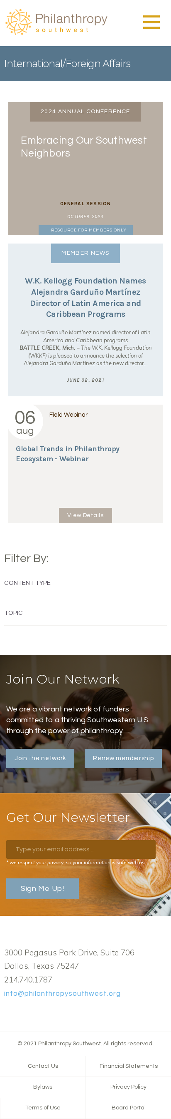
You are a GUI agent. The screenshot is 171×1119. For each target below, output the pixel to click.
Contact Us (43, 1066)
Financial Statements (129, 1066)
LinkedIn (35, 1013)
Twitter (22, 1013)
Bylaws (42, 1087)
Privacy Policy (128, 1087)
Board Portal (129, 1108)
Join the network (40, 758)
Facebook (8, 1013)
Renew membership (123, 758)
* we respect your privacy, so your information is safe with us (75, 862)
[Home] (56, 33)
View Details (85, 515)
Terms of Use (43, 1108)
